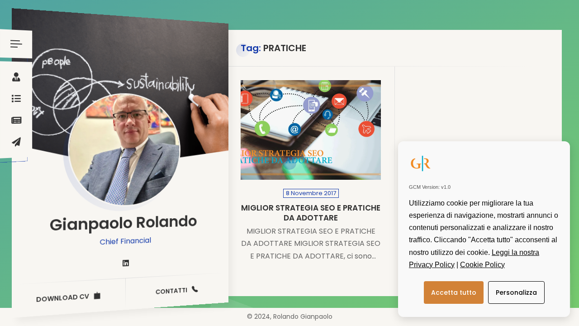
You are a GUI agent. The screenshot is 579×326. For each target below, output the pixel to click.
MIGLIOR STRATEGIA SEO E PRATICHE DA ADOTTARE (310, 213)
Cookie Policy (482, 264)
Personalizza (516, 292)
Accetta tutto (453, 292)
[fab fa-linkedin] (126, 263)
